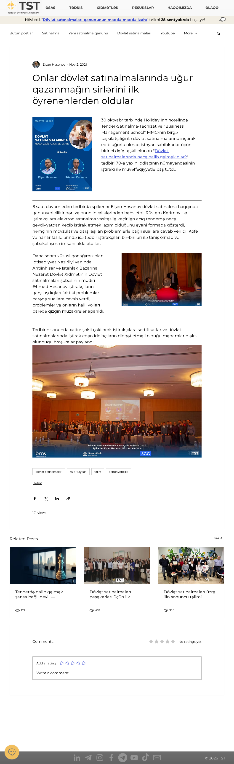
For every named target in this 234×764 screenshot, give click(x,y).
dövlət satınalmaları (48, 471)
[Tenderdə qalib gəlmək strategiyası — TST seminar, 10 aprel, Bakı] (43, 565)
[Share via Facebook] (34, 498)
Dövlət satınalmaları (134, 33)
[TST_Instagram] (99, 757)
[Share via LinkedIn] (57, 498)
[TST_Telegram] (88, 757)
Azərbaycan (78, 471)
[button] (218, 33)
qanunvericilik (118, 471)
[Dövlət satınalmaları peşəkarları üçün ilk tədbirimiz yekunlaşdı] (117, 565)
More (188, 33)
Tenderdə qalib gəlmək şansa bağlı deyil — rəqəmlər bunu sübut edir (42, 594)
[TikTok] (145, 757)
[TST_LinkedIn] (77, 757)
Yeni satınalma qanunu (88, 33)
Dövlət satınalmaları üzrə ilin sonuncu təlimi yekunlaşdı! (189, 594)
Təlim (37, 483)
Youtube (167, 33)
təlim (97, 471)
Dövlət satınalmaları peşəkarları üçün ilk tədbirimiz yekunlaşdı (112, 594)
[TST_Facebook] (111, 757)
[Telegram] (122, 757)
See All (219, 538)
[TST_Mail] (157, 757)
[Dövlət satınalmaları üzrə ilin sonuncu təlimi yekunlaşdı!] (191, 565)
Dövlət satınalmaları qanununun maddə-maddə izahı (95, 20)
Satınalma (50, 33)
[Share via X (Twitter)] (46, 498)
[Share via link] (68, 498)
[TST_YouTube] (134, 757)
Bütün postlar (21, 33)
